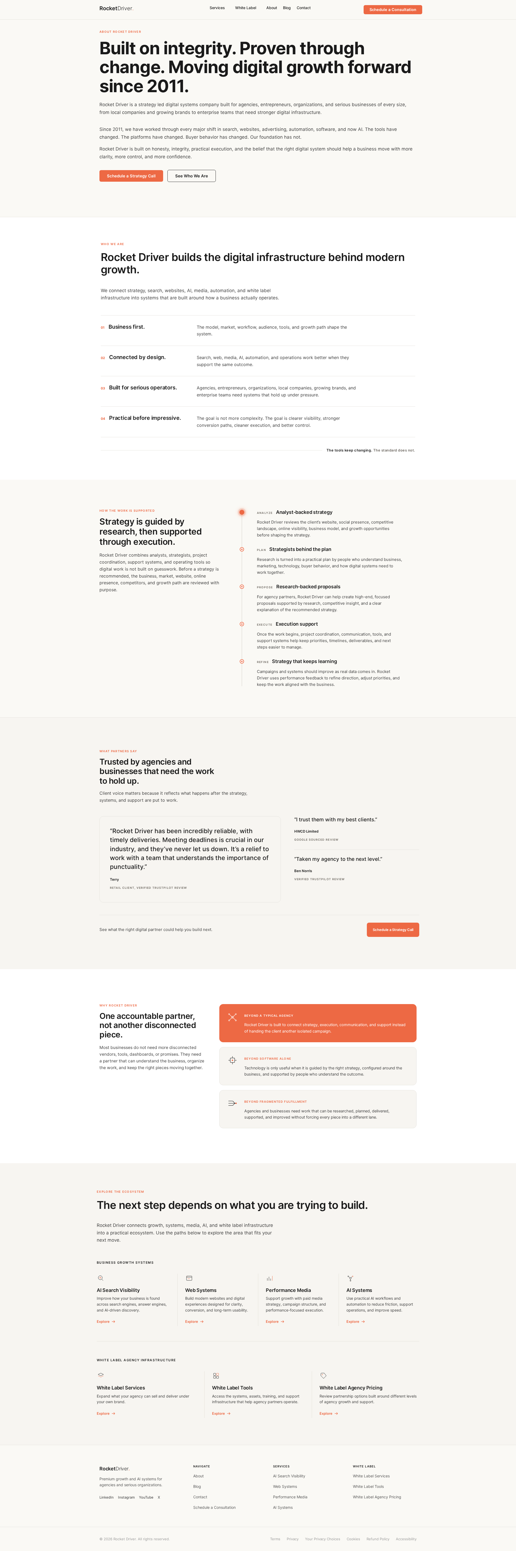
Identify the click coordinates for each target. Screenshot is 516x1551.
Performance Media (290, 1497)
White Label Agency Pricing (377, 1497)
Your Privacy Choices (322, 1539)
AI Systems (283, 1507)
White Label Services (371, 1476)
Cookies (353, 1539)
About (271, 7)
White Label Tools (368, 1486)
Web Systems (285, 1486)
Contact (304, 7)
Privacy (293, 1539)
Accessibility (406, 1539)
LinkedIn (106, 1497)
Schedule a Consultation (214, 1507)
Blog (287, 7)
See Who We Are (191, 175)
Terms (275, 1539)
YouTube (146, 1497)
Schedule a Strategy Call (131, 175)
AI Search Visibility (289, 1476)
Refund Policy (378, 1539)
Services (217, 7)
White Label (245, 7)
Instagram (126, 1497)
